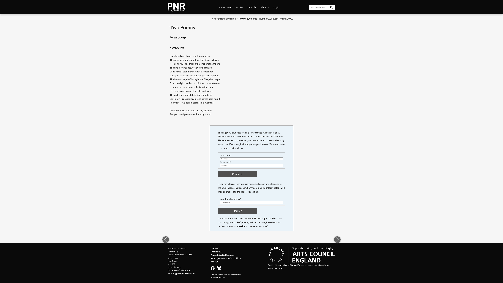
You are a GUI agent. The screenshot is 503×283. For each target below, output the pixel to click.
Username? (225, 155)
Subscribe (251, 7)
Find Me (237, 210)
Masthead (215, 248)
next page (337, 239)
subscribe (240, 226)
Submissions (216, 252)
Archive (239, 7)
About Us (265, 7)
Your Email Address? (230, 199)
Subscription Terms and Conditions (226, 258)
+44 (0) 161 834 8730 (182, 270)
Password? (225, 162)
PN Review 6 (241, 18)
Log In (276, 7)
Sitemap (214, 261)
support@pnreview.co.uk (184, 273)
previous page (165, 239)
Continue (237, 174)
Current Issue (225, 7)
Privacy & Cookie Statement (222, 255)
